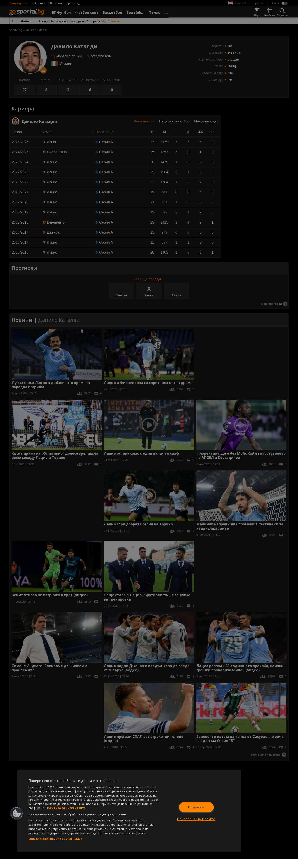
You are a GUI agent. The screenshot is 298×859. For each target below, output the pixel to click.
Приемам (196, 807)
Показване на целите (196, 819)
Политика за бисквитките (66, 808)
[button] (17, 813)
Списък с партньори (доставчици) (55, 838)
